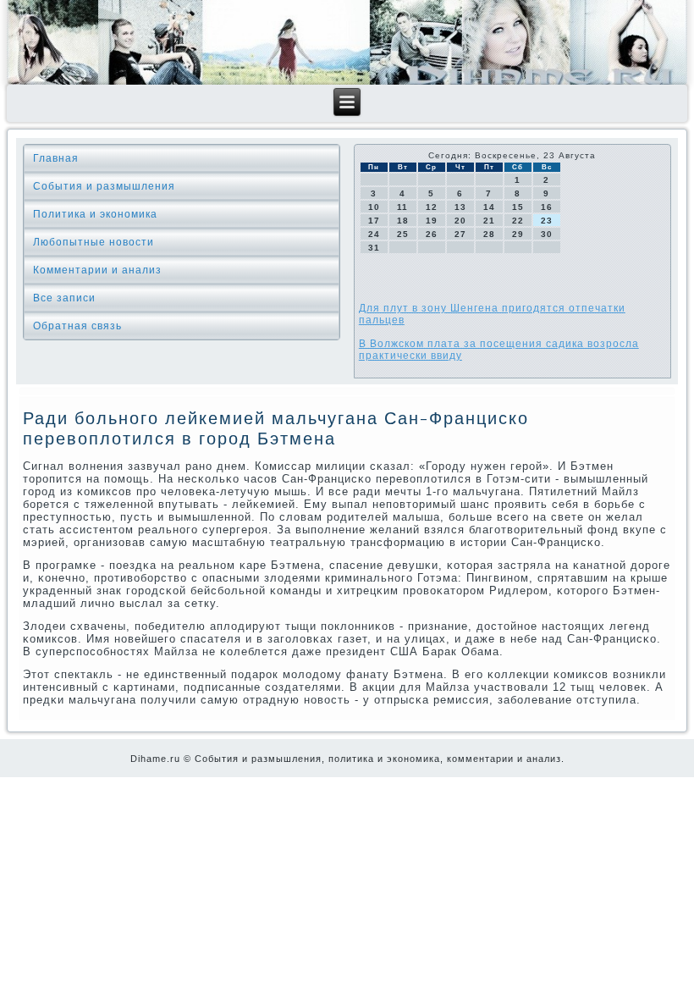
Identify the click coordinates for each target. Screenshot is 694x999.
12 (432, 207)
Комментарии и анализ (97, 270)
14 (489, 207)
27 (460, 234)
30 (547, 234)
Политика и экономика (95, 214)
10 (374, 207)
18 (403, 220)
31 (374, 247)
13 (460, 207)
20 (460, 220)
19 (432, 220)
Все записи (64, 298)
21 (489, 220)
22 (518, 220)
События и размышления (104, 186)
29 (518, 234)
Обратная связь (77, 326)
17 (374, 220)
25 (403, 234)
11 (402, 207)
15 (518, 207)
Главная (56, 158)
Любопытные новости (93, 242)
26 (432, 234)
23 (547, 220)
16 (547, 207)
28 (489, 234)
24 (374, 234)
